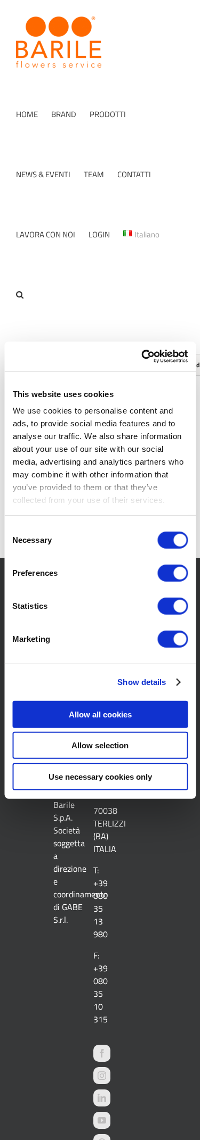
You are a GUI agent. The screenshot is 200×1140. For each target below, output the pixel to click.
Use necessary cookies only (100, 776)
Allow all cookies (100, 713)
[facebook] (101, 1053)
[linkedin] (101, 1097)
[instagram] (101, 1075)
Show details (141, 682)
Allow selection (100, 745)
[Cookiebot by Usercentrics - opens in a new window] (142, 357)
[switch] (172, 572)
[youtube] (101, 1120)
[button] (19, 295)
